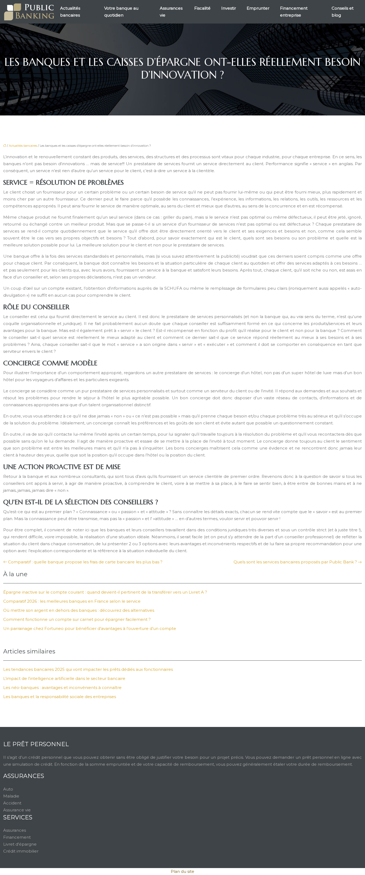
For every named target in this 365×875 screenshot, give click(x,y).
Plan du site (182, 871)
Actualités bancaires (70, 12)
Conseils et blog (343, 12)
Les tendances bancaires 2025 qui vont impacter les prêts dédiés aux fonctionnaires (88, 669)
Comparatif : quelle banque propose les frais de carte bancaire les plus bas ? (85, 561)
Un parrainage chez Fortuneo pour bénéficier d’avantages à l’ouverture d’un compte (89, 628)
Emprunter (258, 8)
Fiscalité (202, 8)
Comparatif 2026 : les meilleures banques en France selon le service (72, 601)
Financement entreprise (294, 12)
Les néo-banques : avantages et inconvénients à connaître (62, 687)
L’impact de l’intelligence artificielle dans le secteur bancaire (64, 678)
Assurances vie (171, 12)
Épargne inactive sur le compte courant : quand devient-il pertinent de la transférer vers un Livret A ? (105, 592)
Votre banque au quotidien (121, 12)
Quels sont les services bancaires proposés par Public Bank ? (295, 561)
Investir (228, 8)
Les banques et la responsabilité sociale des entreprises (59, 696)
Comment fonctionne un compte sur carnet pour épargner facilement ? (77, 619)
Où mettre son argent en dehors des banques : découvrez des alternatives (78, 610)
